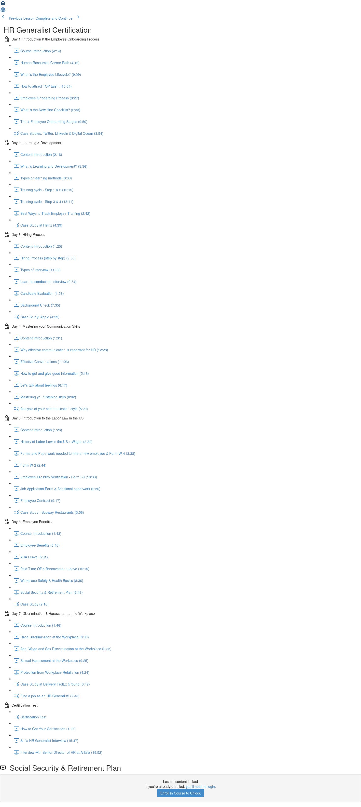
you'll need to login (200, 786)
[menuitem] (3, 11)
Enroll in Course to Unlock (180, 793)
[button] (3, 4)
